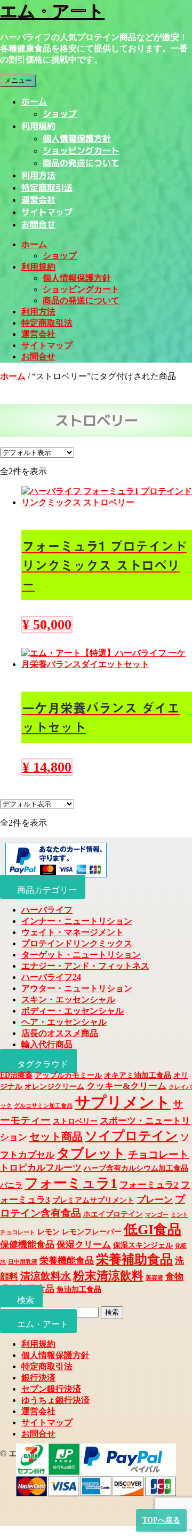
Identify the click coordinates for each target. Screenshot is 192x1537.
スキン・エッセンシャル (68, 999)
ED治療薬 (16, 1075)
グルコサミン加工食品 (43, 1106)
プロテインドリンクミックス (76, 943)
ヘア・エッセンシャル (64, 1021)
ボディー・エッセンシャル (72, 1010)
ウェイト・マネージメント (72, 932)
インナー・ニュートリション (76, 921)
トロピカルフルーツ (41, 1168)
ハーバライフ (47, 909)
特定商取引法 (47, 187)
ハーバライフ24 (51, 977)
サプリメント (123, 1102)
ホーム (34, 101)
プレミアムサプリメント (93, 1200)
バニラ (11, 1185)
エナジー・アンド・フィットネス (85, 965)
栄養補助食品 (134, 1259)
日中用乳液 (22, 1262)
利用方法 (38, 175)
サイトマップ (47, 212)
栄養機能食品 (66, 1261)
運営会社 (38, 200)
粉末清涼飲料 (108, 1275)
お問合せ (38, 224)
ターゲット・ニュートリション (81, 954)
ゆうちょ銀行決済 (55, 1400)
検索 (112, 1312)
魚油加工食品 (79, 1289)
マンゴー (157, 1215)
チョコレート (158, 1154)
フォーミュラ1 (71, 1183)
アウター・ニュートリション (76, 988)
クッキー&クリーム (126, 1086)
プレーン (155, 1200)
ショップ (60, 114)
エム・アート (52, 11)
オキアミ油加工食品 (137, 1075)
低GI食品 (152, 1229)
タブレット (91, 1153)
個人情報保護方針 (77, 138)
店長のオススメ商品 (59, 1033)
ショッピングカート (81, 150)
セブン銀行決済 (51, 1388)
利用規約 (38, 126)
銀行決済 (38, 1377)
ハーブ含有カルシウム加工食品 (136, 1168)
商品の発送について (81, 163)
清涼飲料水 (45, 1276)
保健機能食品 (27, 1245)
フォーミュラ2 (149, 1185)
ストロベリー (75, 1121)
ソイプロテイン (131, 1136)
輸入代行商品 (47, 1044)
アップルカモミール (68, 1075)
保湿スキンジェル (143, 1245)
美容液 (154, 1278)
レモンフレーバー (92, 1231)
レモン (48, 1231)
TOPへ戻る (161, 1520)
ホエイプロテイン (113, 1214)
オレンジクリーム (54, 1086)
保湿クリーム (84, 1245)
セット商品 (56, 1136)
